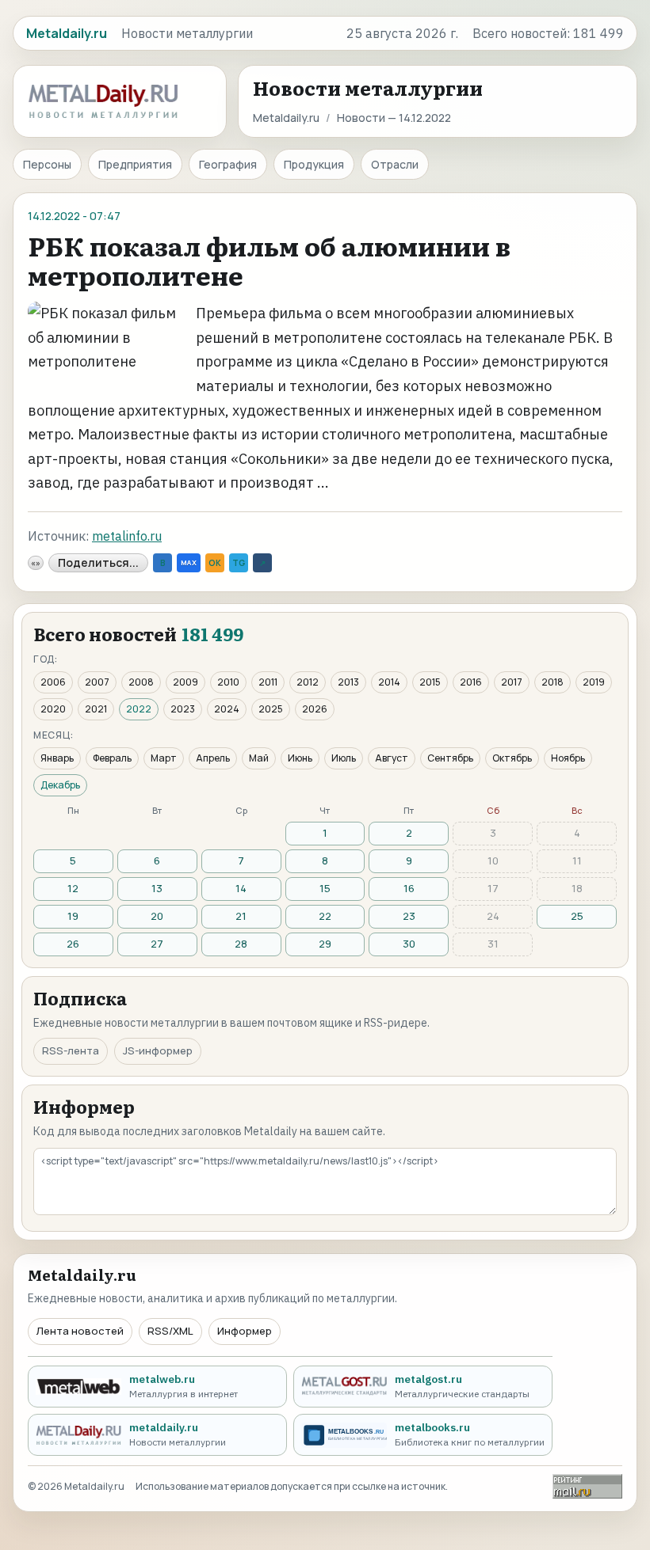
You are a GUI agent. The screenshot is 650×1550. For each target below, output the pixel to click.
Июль (343, 758)
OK (214, 562)
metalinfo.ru (127, 536)
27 (157, 943)
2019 (594, 682)
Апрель (213, 758)
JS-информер (158, 1050)
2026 (314, 709)
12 (72, 888)
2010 (228, 682)
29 (325, 943)
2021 (96, 709)
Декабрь (60, 785)
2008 (141, 682)
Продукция (314, 164)
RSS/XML (170, 1331)
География (228, 164)
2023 (182, 709)
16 (409, 888)
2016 (471, 682)
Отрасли (395, 164)
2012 (307, 682)
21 (241, 916)
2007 (97, 682)
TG (238, 562)
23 (409, 916)
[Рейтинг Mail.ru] (587, 1486)
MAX (189, 562)
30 (409, 943)
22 (325, 916)
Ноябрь (568, 758)
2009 (185, 682)
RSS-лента (70, 1050)
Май (259, 758)
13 (156, 888)
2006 (53, 682)
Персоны (47, 164)
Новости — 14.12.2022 (394, 117)
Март (164, 758)
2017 (511, 682)
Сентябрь (450, 758)
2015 (430, 682)
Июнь (300, 758)
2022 (138, 709)
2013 (348, 682)
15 (325, 888)
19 (72, 916)
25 (577, 916)
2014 (389, 682)
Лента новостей (80, 1331)
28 (241, 943)
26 (73, 943)
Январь (57, 758)
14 (241, 888)
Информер (244, 1331)
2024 (226, 709)
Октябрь (512, 758)
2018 (552, 682)
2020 (53, 709)
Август (391, 758)
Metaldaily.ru (286, 117)
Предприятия (135, 164)
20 (157, 916)
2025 (270, 709)
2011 (267, 682)
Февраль (112, 758)
